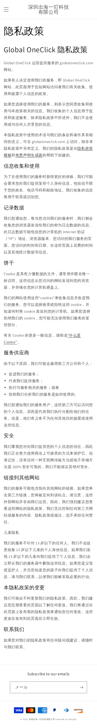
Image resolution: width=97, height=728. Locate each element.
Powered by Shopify (66, 719)
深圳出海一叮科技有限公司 (42, 719)
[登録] (81, 687)
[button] (6, 9)
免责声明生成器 (29, 155)
